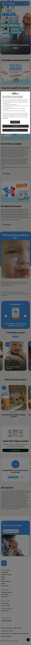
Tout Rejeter (15, 130)
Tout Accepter (15, 126)
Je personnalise (15, 122)
